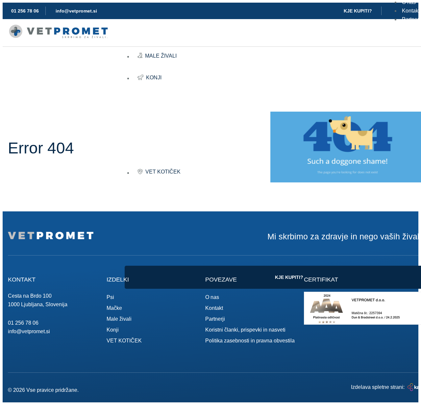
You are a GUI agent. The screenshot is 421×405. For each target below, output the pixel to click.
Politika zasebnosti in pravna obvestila (250, 340)
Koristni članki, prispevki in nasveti (245, 330)
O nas (212, 297)
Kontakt (214, 308)
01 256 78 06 (23, 323)
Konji (113, 330)
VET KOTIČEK (124, 340)
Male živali (119, 319)
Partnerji (215, 319)
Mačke (114, 308)
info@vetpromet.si (29, 331)
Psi (110, 297)
